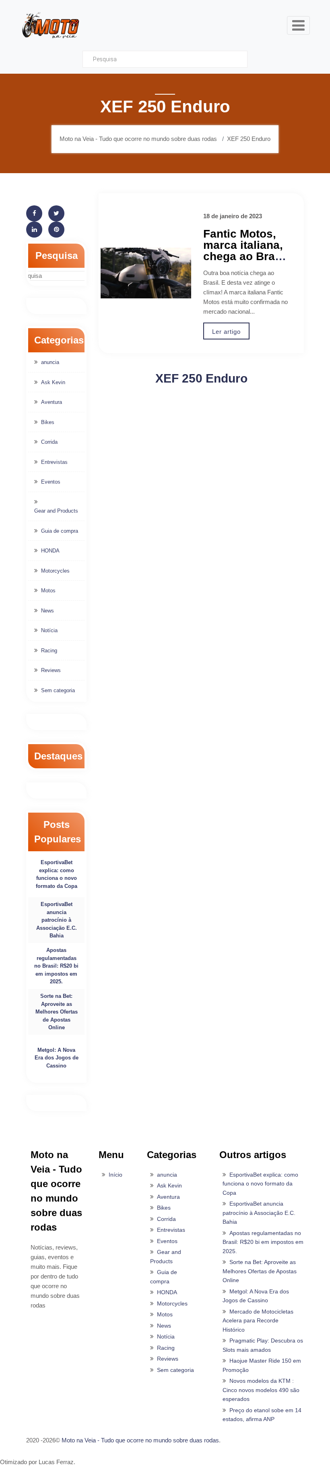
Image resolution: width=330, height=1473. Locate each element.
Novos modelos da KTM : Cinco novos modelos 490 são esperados (261, 1390)
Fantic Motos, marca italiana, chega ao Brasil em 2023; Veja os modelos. (245, 256)
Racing (49, 651)
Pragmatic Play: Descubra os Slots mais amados (263, 1345)
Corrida (49, 442)
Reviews (51, 670)
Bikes (47, 422)
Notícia (49, 630)
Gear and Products (56, 511)
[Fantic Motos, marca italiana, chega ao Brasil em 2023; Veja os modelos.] (146, 273)
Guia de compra (59, 531)
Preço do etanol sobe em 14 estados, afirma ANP (262, 1415)
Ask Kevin (53, 382)
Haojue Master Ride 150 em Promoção (262, 1365)
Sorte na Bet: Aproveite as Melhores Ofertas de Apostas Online (56, 1011)
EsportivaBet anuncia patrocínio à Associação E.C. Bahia (56, 920)
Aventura (51, 402)
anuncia (50, 362)
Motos (48, 591)
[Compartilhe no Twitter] (56, 213)
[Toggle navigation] (298, 25)
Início (115, 1174)
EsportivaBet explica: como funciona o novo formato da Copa (56, 874)
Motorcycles (55, 571)
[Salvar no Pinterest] (56, 229)
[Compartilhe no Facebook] (34, 213)
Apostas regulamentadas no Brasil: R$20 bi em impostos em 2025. (56, 966)
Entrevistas (54, 462)
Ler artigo (226, 331)
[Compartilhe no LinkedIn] (34, 229)
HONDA (50, 551)
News (47, 611)
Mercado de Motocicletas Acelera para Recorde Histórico (258, 1320)
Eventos (50, 482)
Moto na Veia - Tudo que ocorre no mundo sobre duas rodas (140, 1440)
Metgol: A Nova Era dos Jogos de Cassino (56, 1058)
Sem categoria (58, 690)
